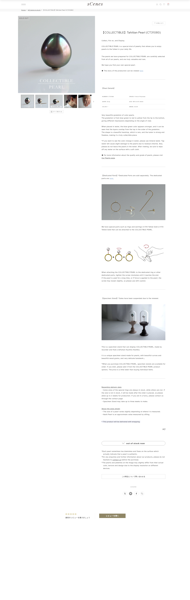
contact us (116, 460)
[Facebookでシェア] (136, 493)
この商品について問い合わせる (133, 477)
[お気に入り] (164, 4)
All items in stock (34, 10)
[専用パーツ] (133, 219)
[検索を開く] (160, 4)
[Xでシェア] (125, 493)
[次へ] (93, 101)
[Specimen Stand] (133, 339)
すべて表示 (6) (57, 111)
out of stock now (135, 443)
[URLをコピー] (142, 493)
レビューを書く (112, 516)
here (141, 71)
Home (23, 10)
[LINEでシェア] (130, 493)
